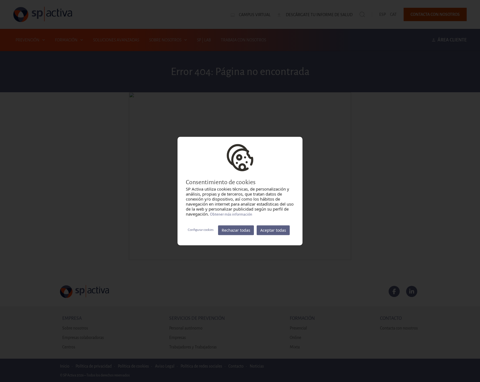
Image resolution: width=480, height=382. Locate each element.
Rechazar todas (236, 230)
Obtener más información (231, 214)
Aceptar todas (273, 230)
